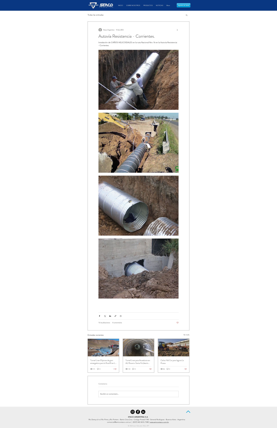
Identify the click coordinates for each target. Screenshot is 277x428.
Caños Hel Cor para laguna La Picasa (172, 362)
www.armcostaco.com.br (159, 422)
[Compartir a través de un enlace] (115, 316)
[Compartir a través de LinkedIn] (110, 316)
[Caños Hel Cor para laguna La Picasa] (173, 347)
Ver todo (186, 335)
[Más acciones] (177, 30)
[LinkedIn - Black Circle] (143, 412)
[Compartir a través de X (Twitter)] (105, 316)
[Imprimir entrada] (121, 316)
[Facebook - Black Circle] (138, 412)
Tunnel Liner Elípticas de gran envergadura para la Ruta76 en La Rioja (103, 362)
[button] (187, 15)
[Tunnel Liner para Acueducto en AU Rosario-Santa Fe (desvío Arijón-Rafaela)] (138, 347)
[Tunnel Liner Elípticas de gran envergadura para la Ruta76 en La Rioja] (103, 347)
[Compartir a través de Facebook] (99, 316)
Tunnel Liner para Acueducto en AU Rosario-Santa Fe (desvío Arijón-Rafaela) (138, 362)
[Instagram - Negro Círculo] (132, 412)
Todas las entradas (96, 15)
